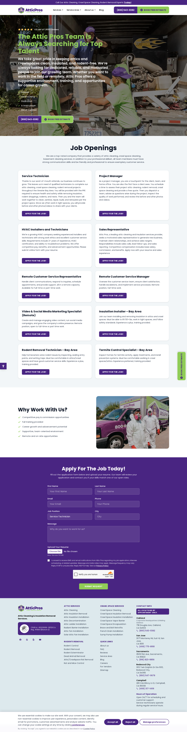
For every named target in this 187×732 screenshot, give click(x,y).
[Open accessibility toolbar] (3, 366)
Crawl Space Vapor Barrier (112, 620)
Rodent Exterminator (74, 652)
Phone (98, 498)
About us (89, 10)
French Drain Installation (111, 631)
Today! (127, 2)
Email (50, 498)
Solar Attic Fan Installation (76, 634)
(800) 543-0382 (125, 10)
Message (52, 523)
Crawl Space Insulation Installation (116, 617)
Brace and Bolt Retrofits (111, 627)
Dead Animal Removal (74, 656)
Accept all (112, 722)
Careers (104, 663)
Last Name (100, 486)
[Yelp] (33, 639)
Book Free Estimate (155, 10)
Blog (101, 10)
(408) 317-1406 (146, 688)
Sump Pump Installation (111, 634)
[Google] (27, 639)
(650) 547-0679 (147, 675)
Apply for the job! (35, 213)
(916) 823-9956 (146, 659)
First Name (53, 486)
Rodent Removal (72, 649)
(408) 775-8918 (147, 646)
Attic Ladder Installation (75, 624)
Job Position (54, 511)
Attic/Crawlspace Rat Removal (78, 659)
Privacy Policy (102, 566)
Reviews (104, 652)
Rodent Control (71, 645)
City (97, 511)
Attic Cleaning (70, 610)
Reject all (130, 722)
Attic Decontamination (75, 620)
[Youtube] (40, 639)
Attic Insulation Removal (75, 613)
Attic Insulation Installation (76, 617)
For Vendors (105, 666)
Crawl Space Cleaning (110, 610)
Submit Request (93, 586)
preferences (78, 725)
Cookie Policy (89, 728)
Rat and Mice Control (74, 663)
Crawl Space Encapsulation (113, 624)
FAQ (102, 649)
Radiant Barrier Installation (76, 627)
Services (57, 10)
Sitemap (104, 670)
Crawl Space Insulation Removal (115, 613)
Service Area (73, 10)
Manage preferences (154, 722)
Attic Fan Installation (73, 631)
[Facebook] (20, 639)
